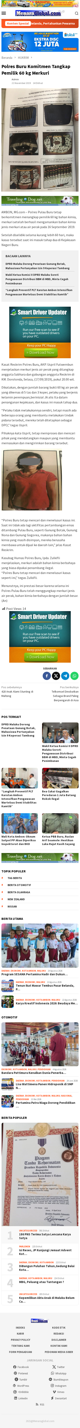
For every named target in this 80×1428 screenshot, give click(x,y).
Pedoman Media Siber (59, 1352)
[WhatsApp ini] (74, 676)
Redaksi (59, 1333)
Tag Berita (15, 878)
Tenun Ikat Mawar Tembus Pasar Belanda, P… (45, 987)
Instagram (60, 1386)
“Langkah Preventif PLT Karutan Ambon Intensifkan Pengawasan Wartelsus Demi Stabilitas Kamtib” (19, 798)
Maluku (41, 970)
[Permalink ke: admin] (5, 81)
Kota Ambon (29, 970)
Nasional (66, 1095)
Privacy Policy (20, 1340)
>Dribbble (23, 1392)
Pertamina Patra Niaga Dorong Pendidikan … (45, 1104)
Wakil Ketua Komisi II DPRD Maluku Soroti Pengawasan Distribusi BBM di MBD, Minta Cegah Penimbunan (37, 279)
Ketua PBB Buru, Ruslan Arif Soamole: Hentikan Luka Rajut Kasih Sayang (58, 840)
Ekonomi (16, 970)
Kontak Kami (58, 1346)
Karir (20, 1333)
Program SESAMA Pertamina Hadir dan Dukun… (34, 974)
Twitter (61, 1367)
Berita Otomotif (19, 885)
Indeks (20, 1327)
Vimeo (60, 1392)
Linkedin (23, 1398)
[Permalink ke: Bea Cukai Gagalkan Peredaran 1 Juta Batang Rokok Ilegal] (60, 778)
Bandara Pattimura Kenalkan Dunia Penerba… (33, 1073)
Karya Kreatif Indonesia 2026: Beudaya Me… (47, 1003)
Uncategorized (28, 1230)
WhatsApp (60, 1373)
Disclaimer (58, 1340)
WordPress (23, 1386)
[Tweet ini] (56, 676)
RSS (42, 1404)
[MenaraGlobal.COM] (40, 13)
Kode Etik (58, 1327)
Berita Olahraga (19, 892)
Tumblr (23, 1379)
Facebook (23, 1367)
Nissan (12, 906)
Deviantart (61, 1398)
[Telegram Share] (65, 676)
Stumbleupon (60, 1379)
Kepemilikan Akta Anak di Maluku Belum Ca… (46, 1299)
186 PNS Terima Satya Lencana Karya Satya (45, 1236)
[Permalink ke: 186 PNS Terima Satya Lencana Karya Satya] (40, 1174)
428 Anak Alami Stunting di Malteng (17, 691)
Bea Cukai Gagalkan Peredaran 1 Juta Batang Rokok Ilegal (59, 795)
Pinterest (23, 1373)
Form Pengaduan (20, 1352)
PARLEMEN (24, 1246)
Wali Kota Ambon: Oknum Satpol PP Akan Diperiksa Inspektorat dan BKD (18, 840)
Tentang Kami (20, 1346)
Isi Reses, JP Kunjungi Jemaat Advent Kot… (45, 1252)
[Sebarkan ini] (47, 676)
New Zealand (16, 899)
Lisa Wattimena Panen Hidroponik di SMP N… (44, 1086)
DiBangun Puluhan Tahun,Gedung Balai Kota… (46, 1268)
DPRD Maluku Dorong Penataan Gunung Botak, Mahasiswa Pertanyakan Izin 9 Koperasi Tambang (18, 729)
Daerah (5, 970)
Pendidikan (44, 1069)
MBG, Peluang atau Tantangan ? (41, 1282)
